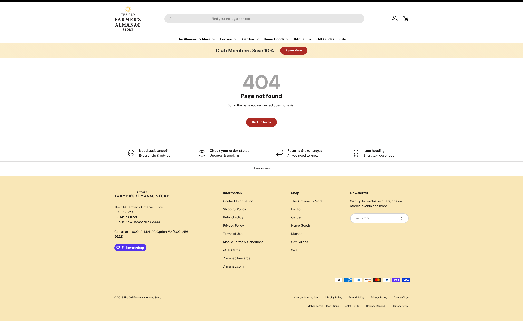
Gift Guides (325, 39)
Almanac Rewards (236, 258)
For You (226, 39)
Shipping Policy (234, 209)
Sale (342, 39)
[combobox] (264, 18)
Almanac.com (233, 266)
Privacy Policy (233, 225)
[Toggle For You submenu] (235, 39)
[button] (406, 18)
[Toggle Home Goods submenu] (287, 39)
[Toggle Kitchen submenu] (309, 39)
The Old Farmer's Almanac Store (142, 297)
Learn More (294, 50)
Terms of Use (233, 234)
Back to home (261, 122)
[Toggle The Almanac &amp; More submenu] (213, 39)
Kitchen (300, 39)
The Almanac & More (193, 39)
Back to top (262, 168)
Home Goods (274, 39)
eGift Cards (231, 250)
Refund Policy (233, 217)
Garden (248, 39)
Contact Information (238, 201)
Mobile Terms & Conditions (243, 242)
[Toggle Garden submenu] (257, 39)
